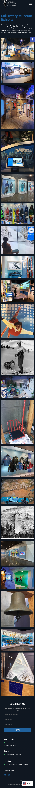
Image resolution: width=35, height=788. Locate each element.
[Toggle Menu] (30, 4)
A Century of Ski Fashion (17, 185)
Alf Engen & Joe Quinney (17, 48)
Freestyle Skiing (17, 314)
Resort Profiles (17, 489)
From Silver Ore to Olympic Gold (17, 73)
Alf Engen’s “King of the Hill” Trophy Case (17, 640)
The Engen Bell (17, 602)
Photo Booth (17, 578)
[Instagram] (8, 774)
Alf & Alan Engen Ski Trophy (18, 664)
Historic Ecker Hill (17, 517)
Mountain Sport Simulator (17, 387)
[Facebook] (5, 774)
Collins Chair (17, 411)
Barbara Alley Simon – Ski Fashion (17, 552)
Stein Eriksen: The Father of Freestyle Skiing (18, 268)
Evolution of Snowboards (17, 214)
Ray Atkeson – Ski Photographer (17, 352)
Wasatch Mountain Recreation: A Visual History (17, 143)
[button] (32, 39)
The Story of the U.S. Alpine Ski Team (18, 458)
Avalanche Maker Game (17, 96)
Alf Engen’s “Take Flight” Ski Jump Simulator (17, 291)
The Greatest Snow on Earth (17, 238)
